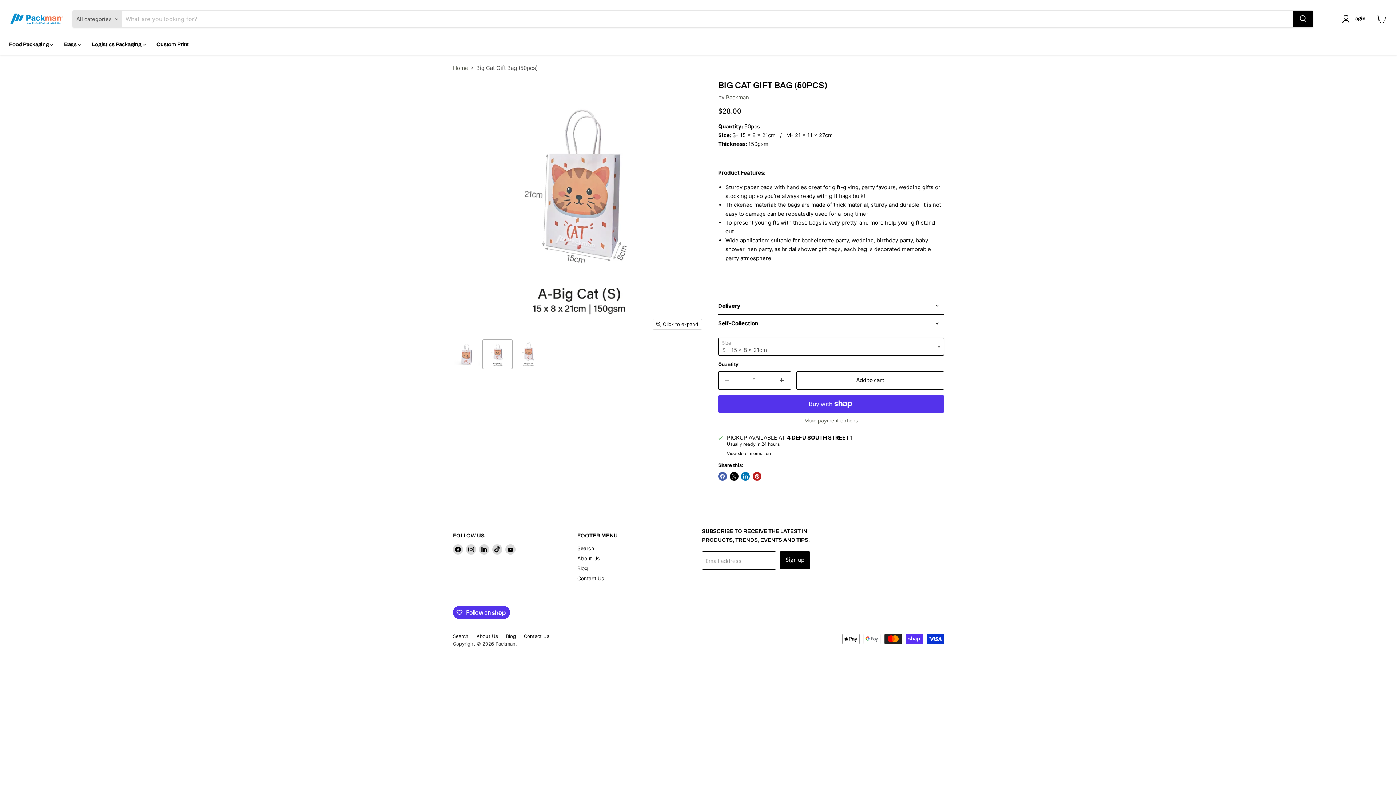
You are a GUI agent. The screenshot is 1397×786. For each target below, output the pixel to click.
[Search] (1303, 19)
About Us (588, 558)
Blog (582, 568)
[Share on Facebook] (722, 476)
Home (460, 68)
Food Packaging (29, 44)
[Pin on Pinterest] (757, 476)
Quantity (728, 364)
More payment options (831, 421)
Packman (737, 97)
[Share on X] (734, 476)
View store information (749, 453)
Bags (71, 44)
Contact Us (590, 578)
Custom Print (172, 44)
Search (585, 548)
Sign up (794, 560)
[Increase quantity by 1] (782, 380)
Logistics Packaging (117, 44)
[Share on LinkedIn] (745, 476)
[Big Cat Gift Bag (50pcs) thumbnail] (466, 354)
